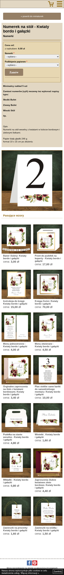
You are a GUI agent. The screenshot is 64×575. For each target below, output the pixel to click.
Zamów (13, 72)
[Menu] (59, 4)
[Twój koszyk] (51, 4)
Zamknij (58, 571)
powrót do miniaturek (33, 16)
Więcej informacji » (30, 573)
